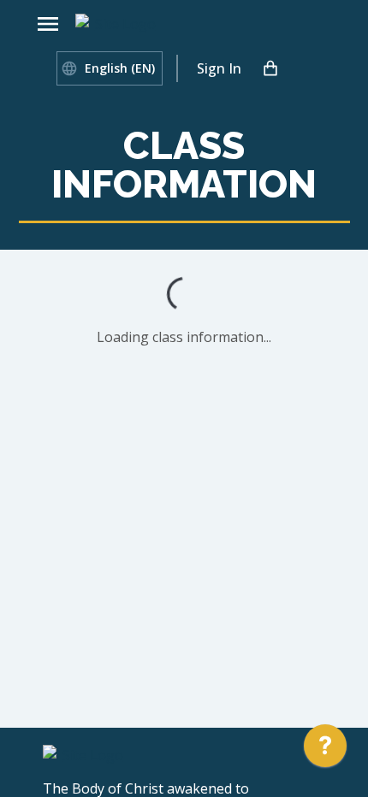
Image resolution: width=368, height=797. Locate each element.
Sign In (219, 68)
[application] (325, 750)
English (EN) (120, 68)
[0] (270, 68)
